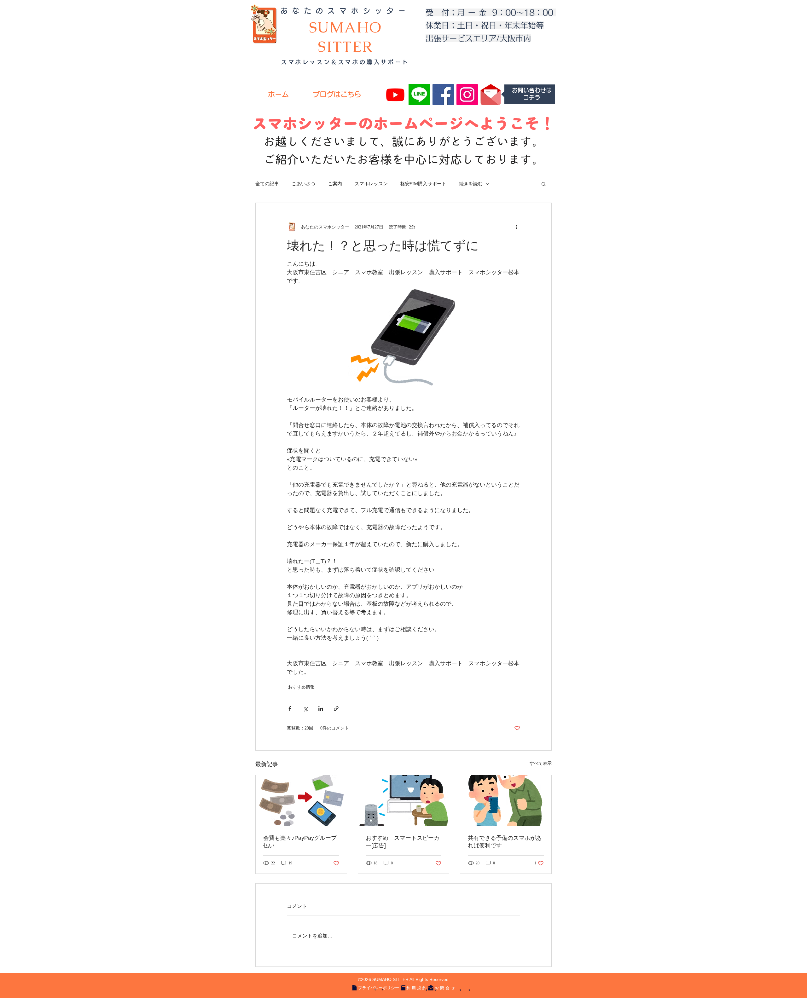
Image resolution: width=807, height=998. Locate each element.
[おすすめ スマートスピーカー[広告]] (403, 800)
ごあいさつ (303, 183)
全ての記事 (267, 183)
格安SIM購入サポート (423, 183)
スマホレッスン (371, 183)
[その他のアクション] (516, 227)
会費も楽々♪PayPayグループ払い (300, 842)
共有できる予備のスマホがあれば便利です (505, 842)
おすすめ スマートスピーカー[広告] (402, 842)
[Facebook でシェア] (290, 709)
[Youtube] (395, 94)
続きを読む (471, 183)
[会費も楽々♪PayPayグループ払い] (301, 800)
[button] (544, 183)
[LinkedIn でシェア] (321, 709)
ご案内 (335, 183)
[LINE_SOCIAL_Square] (419, 94)
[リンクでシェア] (336, 709)
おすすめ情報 (301, 687)
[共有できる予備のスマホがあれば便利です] (505, 800)
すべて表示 (541, 763)
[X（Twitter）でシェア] (305, 709)
